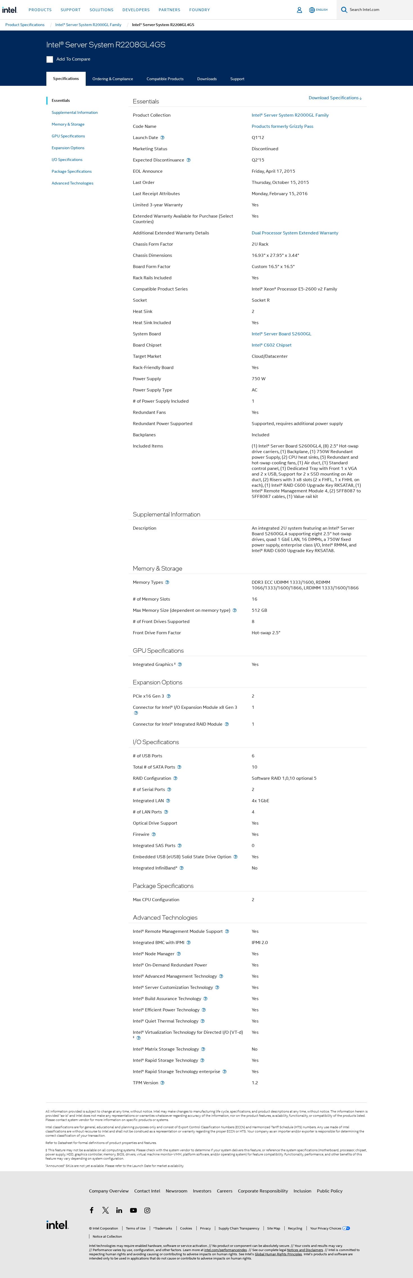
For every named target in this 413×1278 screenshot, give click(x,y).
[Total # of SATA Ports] (179, 767)
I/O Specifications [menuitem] (67, 159)
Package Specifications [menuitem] (72, 171)
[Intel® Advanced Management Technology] (221, 976)
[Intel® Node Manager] (179, 953)
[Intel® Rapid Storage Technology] (202, 1060)
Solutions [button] (102, 9)
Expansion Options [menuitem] (68, 147)
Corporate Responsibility (263, 1191)
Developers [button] (136, 9)
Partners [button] (169, 9)
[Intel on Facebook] (91, 1211)
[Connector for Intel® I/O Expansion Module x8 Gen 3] (136, 712)
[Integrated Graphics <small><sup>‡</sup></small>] (180, 664)
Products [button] (40, 9)
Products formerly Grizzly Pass (282, 126)
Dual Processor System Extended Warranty (295, 233)
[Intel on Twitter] (105, 1211)
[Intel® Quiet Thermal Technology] (202, 1021)
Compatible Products (165, 78)
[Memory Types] (167, 582)
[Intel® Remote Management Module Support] (227, 931)
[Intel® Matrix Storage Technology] (203, 1049)
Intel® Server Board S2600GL (282, 334)
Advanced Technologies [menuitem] (73, 183)
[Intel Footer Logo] (57, 1224)
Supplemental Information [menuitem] (75, 112)
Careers (224, 1191)
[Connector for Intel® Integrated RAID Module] (227, 724)
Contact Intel (147, 1191)
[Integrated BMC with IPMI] (188, 942)
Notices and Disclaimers (305, 1250)
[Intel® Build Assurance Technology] (205, 998)
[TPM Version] (162, 1082)
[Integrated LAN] (168, 800)
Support (237, 78)
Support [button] (71, 9)
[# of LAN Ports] (166, 811)
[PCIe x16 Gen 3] (168, 696)
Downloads (207, 78)
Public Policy (329, 1191)
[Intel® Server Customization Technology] (217, 987)
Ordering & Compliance (112, 78)
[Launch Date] (162, 137)
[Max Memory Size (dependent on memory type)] (235, 610)
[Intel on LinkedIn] (119, 1211)
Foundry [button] (199, 9)
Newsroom (176, 1191)
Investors (202, 1191)
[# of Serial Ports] (169, 789)
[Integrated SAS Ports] (179, 845)
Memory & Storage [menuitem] (68, 124)
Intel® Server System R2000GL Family (290, 115)
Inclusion (302, 1191)
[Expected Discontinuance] (188, 160)
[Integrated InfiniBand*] (181, 868)
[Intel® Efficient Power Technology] (204, 1009)
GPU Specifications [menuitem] (68, 136)
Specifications (66, 78)
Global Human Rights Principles (278, 1254)
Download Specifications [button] (333, 98)
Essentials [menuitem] (61, 100)
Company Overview (109, 1191)
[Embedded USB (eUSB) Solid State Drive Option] (235, 856)
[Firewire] (154, 834)
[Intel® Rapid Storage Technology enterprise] (224, 1071)
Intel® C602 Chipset (272, 345)
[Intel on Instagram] (147, 1211)
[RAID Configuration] (175, 778)
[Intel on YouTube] (133, 1211)
